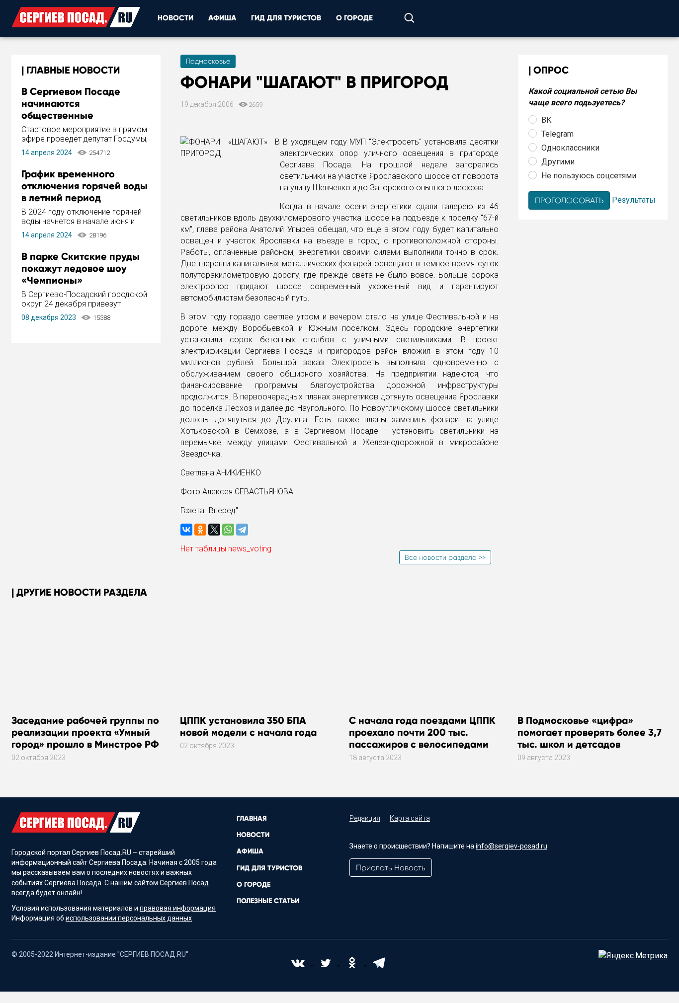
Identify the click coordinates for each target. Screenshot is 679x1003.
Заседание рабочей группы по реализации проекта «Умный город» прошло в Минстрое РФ (85, 732)
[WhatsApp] (228, 530)
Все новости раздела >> (445, 557)
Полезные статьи (268, 901)
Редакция (364, 818)
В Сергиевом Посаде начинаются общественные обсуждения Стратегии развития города (77, 115)
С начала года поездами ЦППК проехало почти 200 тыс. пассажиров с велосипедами (422, 732)
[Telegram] (242, 530)
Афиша (222, 17)
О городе (354, 17)
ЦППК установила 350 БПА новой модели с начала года (248, 726)
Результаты (634, 199)
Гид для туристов (286, 17)
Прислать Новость (390, 867)
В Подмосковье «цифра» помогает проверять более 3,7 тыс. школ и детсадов (589, 732)
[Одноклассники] (200, 530)
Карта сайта (410, 818)
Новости (175, 17)
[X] (214, 530)
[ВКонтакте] (186, 530)
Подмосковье (208, 61)
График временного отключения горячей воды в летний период (84, 186)
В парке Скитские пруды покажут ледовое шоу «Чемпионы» (80, 268)
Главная (252, 818)
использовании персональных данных (129, 918)
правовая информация (178, 908)
